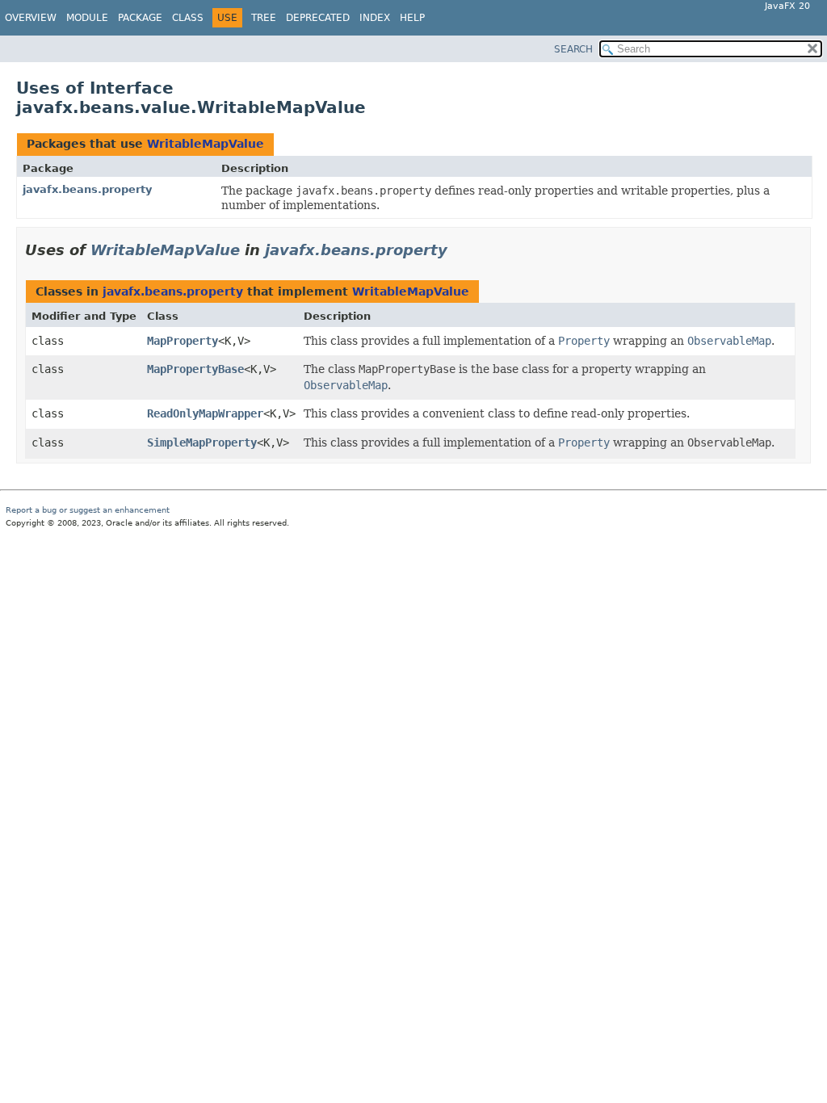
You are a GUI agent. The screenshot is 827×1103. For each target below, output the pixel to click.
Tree (263, 17)
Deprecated (318, 17)
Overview (31, 17)
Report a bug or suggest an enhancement (88, 509)
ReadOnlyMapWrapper (205, 413)
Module (87, 17)
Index (374, 17)
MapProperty (182, 340)
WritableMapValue (205, 143)
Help (412, 17)
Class (188, 17)
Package (140, 17)
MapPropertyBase (195, 369)
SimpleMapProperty (202, 442)
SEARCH (573, 49)
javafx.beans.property (87, 189)
